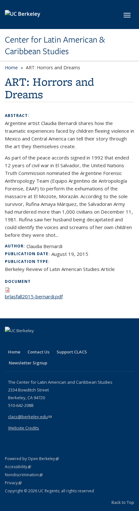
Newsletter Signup (28, 363)
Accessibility (18, 466)
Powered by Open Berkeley (32, 458)
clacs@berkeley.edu (30, 416)
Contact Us (38, 352)
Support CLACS (72, 352)
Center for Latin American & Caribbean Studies (55, 45)
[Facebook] (10, 341)
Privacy (13, 483)
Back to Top (123, 502)
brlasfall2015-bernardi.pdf (34, 296)
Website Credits (23, 428)
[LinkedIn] (23, 341)
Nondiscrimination (24, 474)
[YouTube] (35, 341)
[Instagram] (48, 341)
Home (11, 67)
